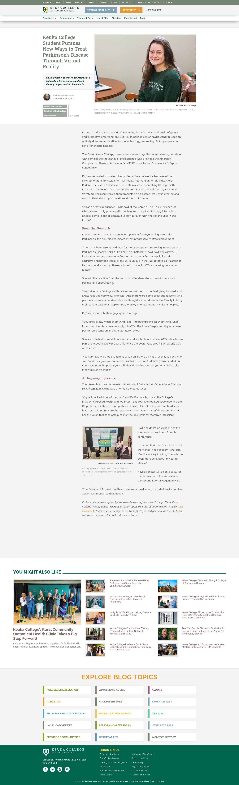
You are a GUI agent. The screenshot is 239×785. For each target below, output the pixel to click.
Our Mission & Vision (141, 774)
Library (102, 2)
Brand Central (106, 774)
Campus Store (143, 2)
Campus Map (137, 762)
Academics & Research (53, 106)
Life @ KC (158, 713)
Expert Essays (162, 701)
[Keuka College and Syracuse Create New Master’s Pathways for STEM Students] (168, 650)
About (92, 2)
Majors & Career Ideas (115, 725)
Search (169, 2)
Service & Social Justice (63, 737)
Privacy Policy (158, 781)
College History (110, 701)
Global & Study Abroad (115, 713)
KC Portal (47, 2)
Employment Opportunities (112, 770)
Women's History (164, 737)
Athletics (116, 17)
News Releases (50, 115)
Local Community (59, 725)
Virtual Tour (105, 766)
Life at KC (101, 17)
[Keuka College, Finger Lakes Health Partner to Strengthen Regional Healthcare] (95, 602)
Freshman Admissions (110, 754)
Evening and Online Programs (113, 762)
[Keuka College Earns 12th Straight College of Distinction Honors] (168, 586)
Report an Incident (140, 758)
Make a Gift (127, 2)
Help (156, 2)
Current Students (139, 770)
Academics (48, 17)
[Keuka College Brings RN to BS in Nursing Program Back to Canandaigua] (168, 602)
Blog (142, 17)
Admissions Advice (112, 689)
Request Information (141, 766)
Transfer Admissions (109, 758)
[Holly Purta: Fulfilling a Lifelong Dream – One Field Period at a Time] (95, 618)
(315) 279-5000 (50, 762)
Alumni (114, 2)
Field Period (130, 17)
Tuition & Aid (84, 17)
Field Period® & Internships (55, 111)
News (68, 2)
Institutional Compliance (143, 754)
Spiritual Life (109, 737)
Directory (80, 2)
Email (59, 2)
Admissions (65, 17)
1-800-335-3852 (153, 10)
